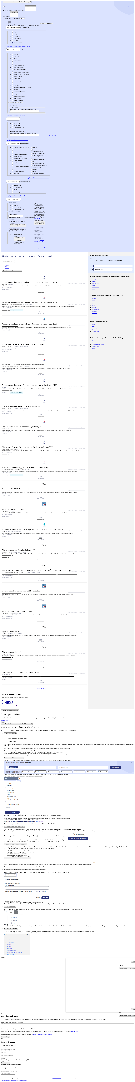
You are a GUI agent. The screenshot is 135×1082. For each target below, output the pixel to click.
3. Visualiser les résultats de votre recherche (14, 826)
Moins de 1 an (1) (18, 185)
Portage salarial (17, 94)
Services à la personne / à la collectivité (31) (40, 166)
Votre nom (12, 1051)
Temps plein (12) (18, 123)
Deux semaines (17, 38)
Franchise (16, 89)
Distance (7, 268)
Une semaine (17, 36)
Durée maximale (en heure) (30, 133)
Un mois (16, 40)
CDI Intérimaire (17, 60)
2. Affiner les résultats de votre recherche (13, 757)
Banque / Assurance (18, 152)
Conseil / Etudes (18, 160)
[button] (44, 284)
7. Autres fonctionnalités (9, 906)
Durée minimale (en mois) (16, 109)
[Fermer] (1, 1013)
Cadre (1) (16, 205)
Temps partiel (17, 125)
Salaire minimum (13, 214)
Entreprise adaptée (38, 220)
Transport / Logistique (38, 173)
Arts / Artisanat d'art (18, 149)
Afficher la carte (12, 270)
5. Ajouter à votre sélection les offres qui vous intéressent (17, 858)
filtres (13, 199)
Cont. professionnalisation (20, 67)
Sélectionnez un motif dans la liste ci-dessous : (12, 1022)
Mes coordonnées (56, 1078)
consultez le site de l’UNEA (39, 240)
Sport (34, 171)
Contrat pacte (17, 78)
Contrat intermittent (18, 76)
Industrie (35, 147)
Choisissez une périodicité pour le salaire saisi (20, 217)
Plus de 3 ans (17, 189)
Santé (34, 161)
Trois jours (16, 34)
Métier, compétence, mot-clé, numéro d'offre (14, 10)
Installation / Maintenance (39, 153)
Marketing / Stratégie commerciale (38, 156)
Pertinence (7, 265)
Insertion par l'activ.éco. (19, 91)
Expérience (13, 181)
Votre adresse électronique (7, 1054)
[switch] (9, 22)
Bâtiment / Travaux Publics (20, 154)
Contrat (13, 49)
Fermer (2, 722)
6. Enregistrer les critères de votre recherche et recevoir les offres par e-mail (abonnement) (24, 869)
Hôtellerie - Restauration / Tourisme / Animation (20, 170)
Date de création (13, 27)
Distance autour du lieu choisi (11, 18)
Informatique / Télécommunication (38, 150)
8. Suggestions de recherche (10, 928)
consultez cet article (39, 218)
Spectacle (35, 169)
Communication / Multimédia (21, 158)
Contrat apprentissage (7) (20, 65)
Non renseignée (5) (18, 192)
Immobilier (16, 173)
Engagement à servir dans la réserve (22, 87)
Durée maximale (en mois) (29, 109)
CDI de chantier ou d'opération (21, 72)
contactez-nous (74, 1031)
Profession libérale (18, 98)
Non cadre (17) (17, 207)
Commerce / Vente (18, 156)
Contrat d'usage (17, 80)
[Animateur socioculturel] (30, 6)
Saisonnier (16, 63)
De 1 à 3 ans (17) (18, 187)
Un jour (15, 31)
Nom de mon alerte (5, 1073)
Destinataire (3, 1048)
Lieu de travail (6, 16)
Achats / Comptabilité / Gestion (21, 147)
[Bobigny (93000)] (14, 12)
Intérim (15, 58)
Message (3, 1057)
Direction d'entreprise (19, 163)
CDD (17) (16, 56)
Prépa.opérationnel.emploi (20, 69)
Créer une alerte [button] (53, 135)
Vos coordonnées (5, 1051)
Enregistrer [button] (21, 1080)
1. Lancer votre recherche (10, 733)
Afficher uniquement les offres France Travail (23, 24)
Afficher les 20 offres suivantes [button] (44, 688)
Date (6, 266)
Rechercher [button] (125, 6)
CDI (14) (16, 54)
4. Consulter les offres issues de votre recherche (15, 844)
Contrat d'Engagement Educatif (21, 74)
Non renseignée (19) (19, 127)
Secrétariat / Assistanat (38, 163)
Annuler (3, 1037)
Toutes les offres (18, 42)
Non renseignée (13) (19, 209)
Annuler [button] (8, 1080)
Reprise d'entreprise (18, 100)
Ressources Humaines (38, 159)
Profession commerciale (19, 96)
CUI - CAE (16, 83)
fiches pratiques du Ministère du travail (42, 1034)
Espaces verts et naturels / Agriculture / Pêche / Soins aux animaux (21, 166)
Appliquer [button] (18, 46)
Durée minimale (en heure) (16, 133)
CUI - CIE (16, 85)
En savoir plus (4, 720)
